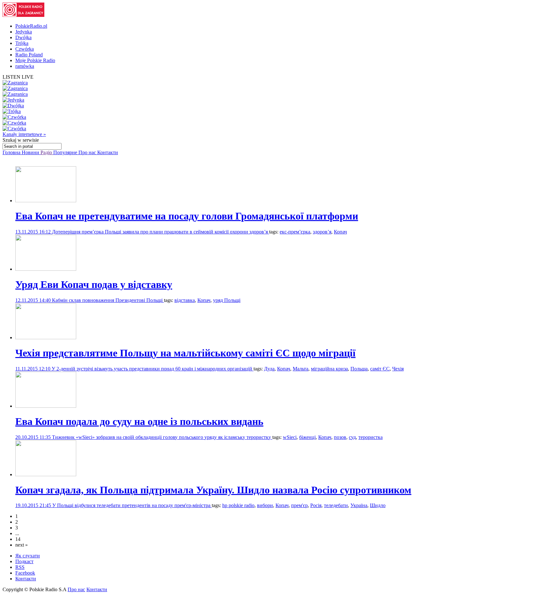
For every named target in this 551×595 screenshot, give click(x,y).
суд (352, 437)
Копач (340, 231)
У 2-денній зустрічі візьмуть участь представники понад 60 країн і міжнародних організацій (152, 368)
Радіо (46, 152)
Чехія (398, 368)
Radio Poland (29, 54)
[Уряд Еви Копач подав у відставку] (45, 269)
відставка (184, 300)
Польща (359, 368)
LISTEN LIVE (18, 77)
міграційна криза (329, 368)
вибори (265, 505)
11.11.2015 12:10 (33, 368)
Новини (31, 152)
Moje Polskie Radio (35, 60)
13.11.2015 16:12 (33, 231)
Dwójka (23, 37)
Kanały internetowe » (24, 134)
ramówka (24, 66)
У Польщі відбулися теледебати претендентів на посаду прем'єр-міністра (132, 505)
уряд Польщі (226, 300)
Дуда (269, 368)
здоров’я (322, 231)
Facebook (25, 573)
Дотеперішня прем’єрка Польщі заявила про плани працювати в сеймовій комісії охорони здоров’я (160, 231)
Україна (358, 505)
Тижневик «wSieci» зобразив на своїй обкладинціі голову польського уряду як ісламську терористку (162, 437)
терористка (370, 437)
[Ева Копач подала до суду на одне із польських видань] (45, 406)
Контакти (107, 152)
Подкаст (24, 561)
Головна (12, 152)
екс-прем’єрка (295, 231)
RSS (20, 567)
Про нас (87, 152)
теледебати (336, 505)
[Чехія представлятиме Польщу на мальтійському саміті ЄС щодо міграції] (45, 337)
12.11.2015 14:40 (33, 300)
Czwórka (24, 49)
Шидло (378, 505)
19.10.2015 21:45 (33, 505)
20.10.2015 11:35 (33, 437)
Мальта (300, 368)
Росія (315, 505)
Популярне (65, 152)
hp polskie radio (238, 505)
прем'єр (299, 505)
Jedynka (23, 31)
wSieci (290, 437)
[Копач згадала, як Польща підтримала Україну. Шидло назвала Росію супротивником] (45, 474)
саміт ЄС (380, 368)
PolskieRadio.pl (31, 26)
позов (340, 437)
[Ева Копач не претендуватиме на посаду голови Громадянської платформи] (45, 200)
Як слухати (27, 555)
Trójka (21, 43)
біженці (307, 437)
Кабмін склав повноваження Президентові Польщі (108, 300)
